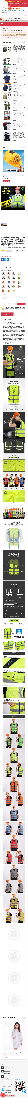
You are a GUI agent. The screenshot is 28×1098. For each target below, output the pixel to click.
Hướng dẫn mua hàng (7, 1084)
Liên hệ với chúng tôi (7, 1092)
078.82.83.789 (7, 1073)
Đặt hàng (22, 303)
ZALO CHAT (18, 1079)
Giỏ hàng (24, 3)
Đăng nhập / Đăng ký (15, 5)
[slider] (3, 250)
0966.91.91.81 (7, 1071)
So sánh (17, 3)
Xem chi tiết (6, 181)
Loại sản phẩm (5, 12)
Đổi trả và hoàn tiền (7, 1090)
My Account (5, 3)
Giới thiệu (5, 1081)
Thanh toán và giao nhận (7, 1087)
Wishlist (11, 3)
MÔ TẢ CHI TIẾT (7, 314)
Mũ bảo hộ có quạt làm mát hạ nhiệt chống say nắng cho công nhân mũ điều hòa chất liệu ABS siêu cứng (13, 175)
